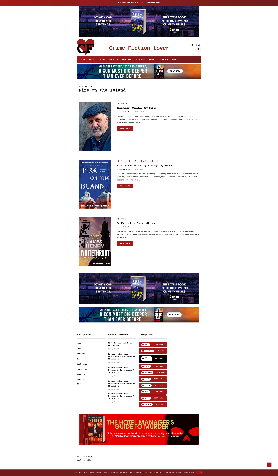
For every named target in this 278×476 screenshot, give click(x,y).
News (91, 60)
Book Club (126, 60)
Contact (164, 60)
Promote (153, 60)
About (174, 60)
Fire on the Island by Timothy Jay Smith (144, 165)
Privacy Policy (84, 457)
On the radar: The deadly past (137, 223)
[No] (275, 473)
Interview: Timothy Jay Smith (136, 108)
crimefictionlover (125, 112)
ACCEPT (199, 472)
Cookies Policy (84, 460)
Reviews (101, 60)
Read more (125, 128)
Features (113, 60)
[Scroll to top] (269, 465)
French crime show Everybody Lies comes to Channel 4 (122, 356)
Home (83, 60)
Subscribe (140, 60)
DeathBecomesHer (124, 169)
